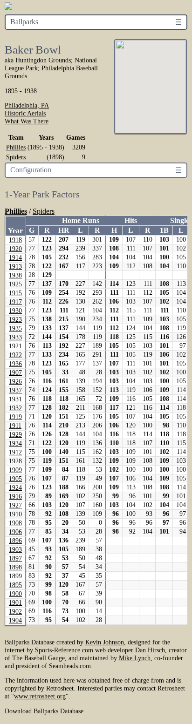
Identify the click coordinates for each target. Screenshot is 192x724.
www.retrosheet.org (40, 696)
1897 (15, 558)
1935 (15, 328)
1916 (15, 496)
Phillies (16, 147)
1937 (15, 390)
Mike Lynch (135, 658)
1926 (15, 381)
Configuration (30, 170)
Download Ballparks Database (44, 711)
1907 (15, 372)
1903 (15, 549)
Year (15, 231)
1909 (15, 470)
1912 (15, 452)
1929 (15, 434)
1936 (15, 363)
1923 (15, 319)
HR (63, 230)
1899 (15, 576)
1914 (15, 257)
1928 (15, 461)
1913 (15, 266)
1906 (15, 531)
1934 (15, 443)
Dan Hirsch (150, 650)
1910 (15, 514)
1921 (15, 346)
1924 (15, 487)
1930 (15, 310)
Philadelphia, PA (27, 105)
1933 (15, 337)
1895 (15, 585)
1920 (15, 248)
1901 (15, 602)
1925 (15, 284)
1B (164, 230)
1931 (15, 399)
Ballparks (24, 22)
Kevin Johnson (104, 642)
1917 (15, 301)
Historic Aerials (25, 113)
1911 (15, 425)
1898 (15, 567)
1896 (15, 540)
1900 (15, 593)
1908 (15, 523)
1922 (15, 355)
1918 (15, 240)
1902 (15, 611)
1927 (15, 505)
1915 (15, 293)
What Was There (26, 121)
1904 (15, 620)
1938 (15, 275)
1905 (15, 478)
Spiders (16, 157)
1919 (15, 416)
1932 (15, 408)
